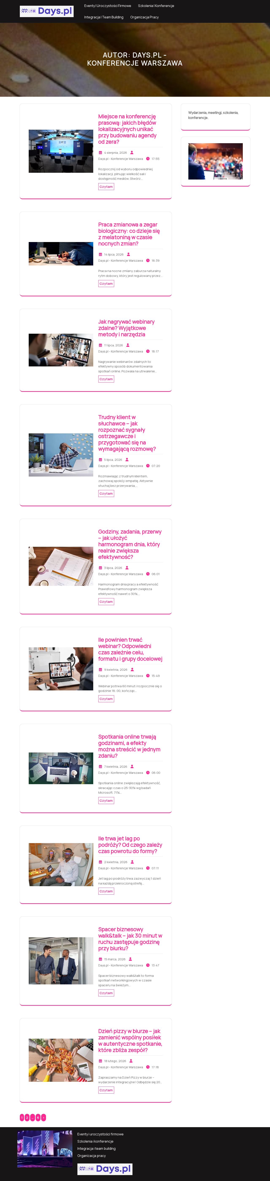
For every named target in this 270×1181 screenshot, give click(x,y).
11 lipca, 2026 (113, 345)
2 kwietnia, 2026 (115, 862)
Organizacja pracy (144, 17)
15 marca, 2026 (115, 959)
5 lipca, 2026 (113, 460)
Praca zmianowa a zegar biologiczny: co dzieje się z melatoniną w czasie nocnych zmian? (129, 234)
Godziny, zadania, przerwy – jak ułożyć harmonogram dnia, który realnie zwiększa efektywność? (130, 544)
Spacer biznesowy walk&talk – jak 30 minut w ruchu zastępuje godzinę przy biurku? (130, 938)
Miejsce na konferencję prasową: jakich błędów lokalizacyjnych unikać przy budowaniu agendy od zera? (127, 129)
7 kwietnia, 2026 (115, 767)
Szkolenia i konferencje (156, 5)
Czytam (106, 186)
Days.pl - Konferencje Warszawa (120, 159)
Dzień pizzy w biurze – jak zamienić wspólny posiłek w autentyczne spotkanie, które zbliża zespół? (130, 1040)
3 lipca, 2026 (113, 568)
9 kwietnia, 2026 (115, 670)
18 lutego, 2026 (115, 1061)
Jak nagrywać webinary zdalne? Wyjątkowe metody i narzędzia (126, 328)
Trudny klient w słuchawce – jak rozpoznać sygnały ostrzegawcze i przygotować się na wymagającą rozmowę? (127, 432)
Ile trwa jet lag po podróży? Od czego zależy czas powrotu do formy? (130, 845)
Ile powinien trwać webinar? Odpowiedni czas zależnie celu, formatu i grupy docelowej (130, 649)
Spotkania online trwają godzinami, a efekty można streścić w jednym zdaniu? (129, 746)
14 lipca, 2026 (114, 254)
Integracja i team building (103, 17)
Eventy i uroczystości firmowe (107, 5)
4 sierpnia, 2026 (115, 153)
